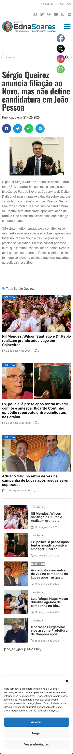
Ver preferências (36, 744)
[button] (67, 681)
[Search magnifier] (67, 57)
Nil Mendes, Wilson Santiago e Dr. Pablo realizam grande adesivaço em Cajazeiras (36, 340)
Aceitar (36, 722)
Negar (36, 733)
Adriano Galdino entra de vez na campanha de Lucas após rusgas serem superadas (36, 480)
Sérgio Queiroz (24, 289)
